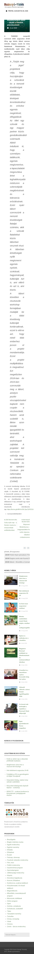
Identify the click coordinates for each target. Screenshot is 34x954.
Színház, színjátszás (14, 906)
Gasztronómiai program (15, 867)
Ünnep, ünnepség (13, 919)
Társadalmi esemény (14, 914)
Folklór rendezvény (13, 865)
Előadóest (10, 852)
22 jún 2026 (24, 716)
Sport (9, 903)
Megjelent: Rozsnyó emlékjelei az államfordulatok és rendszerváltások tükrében (24, 655)
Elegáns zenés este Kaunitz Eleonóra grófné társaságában (17, 558)
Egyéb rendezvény (13, 844)
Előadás (10, 850)
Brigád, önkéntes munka (15, 842)
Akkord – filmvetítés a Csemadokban (17, 562)
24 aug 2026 (24, 585)
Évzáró (9, 855)
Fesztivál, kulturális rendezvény (17, 860)
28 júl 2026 (24, 643)
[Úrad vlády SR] (17, 813)
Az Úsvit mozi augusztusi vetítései (23, 606)
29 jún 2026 (24, 682)
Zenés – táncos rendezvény (16, 926)
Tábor (9, 911)
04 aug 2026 (24, 611)
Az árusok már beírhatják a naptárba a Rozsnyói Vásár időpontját (24, 709)
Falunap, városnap (13, 857)
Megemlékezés (12, 891)
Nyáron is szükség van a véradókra (23, 638)
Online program (12, 901)
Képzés (9, 875)
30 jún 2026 (24, 665)
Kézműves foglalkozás (14, 878)
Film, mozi (10, 862)
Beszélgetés (11, 839)
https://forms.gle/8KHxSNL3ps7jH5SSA (20, 509)
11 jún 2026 (24, 731)
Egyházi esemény (13, 847)
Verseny (10, 924)
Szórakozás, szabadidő (15, 908)
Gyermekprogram (13, 870)
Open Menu (28, 5)
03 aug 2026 (24, 630)
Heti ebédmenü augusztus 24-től (24, 593)
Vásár (9, 921)
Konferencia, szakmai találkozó (17, 883)
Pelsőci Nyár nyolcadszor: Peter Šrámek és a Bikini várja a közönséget (17, 555)
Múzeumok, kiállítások (14, 898)
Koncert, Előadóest (13, 880)
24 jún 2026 (24, 699)
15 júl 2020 (13, 28)
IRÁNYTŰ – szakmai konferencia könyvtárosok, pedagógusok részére (18, 793)
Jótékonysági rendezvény (15, 873)
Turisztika (10, 916)
